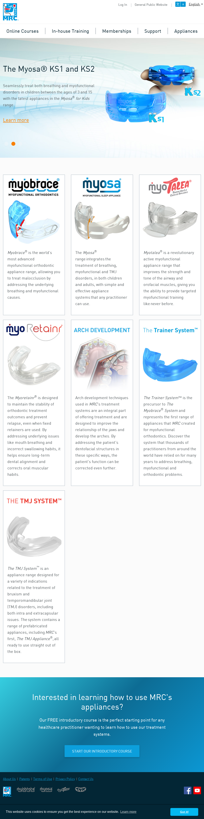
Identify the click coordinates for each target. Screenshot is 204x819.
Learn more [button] (128, 811)
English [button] (194, 4)
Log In (122, 4)
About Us (9, 779)
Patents (24, 779)
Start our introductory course (102, 751)
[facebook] (187, 790)
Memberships (116, 31)
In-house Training (70, 31)
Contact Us (85, 779)
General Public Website (151, 4)
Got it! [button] (184, 811)
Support (152, 31)
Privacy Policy (65, 779)
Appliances (186, 31)
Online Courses (22, 31)
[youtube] (197, 790)
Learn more (16, 120)
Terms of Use (42, 779)
